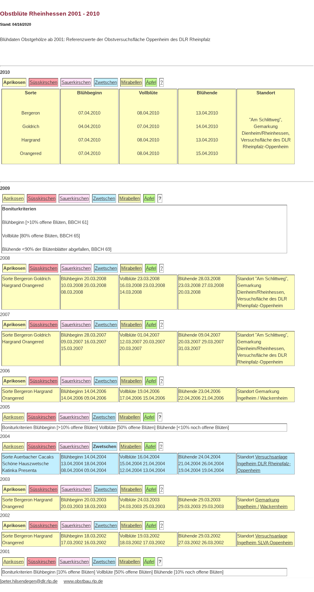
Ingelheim (247, 463)
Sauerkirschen (76, 82)
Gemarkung (267, 499)
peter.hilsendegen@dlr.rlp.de (29, 581)
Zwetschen (106, 82)
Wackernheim (274, 506)
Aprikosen (13, 198)
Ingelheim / (248, 506)
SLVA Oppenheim (275, 542)
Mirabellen (131, 82)
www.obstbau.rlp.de (83, 581)
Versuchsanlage (271, 456)
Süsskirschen (43, 82)
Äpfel (151, 82)
